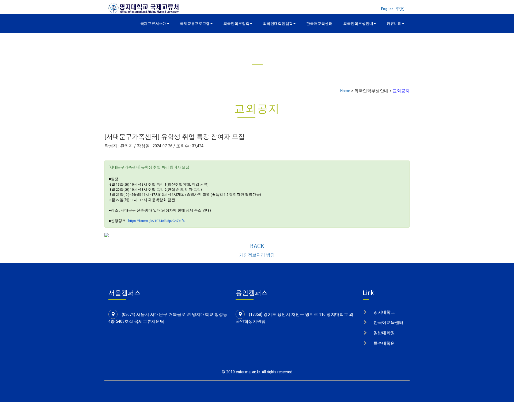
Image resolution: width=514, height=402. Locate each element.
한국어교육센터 (319, 23)
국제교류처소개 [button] (153, 23)
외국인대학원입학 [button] (278, 23)
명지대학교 (384, 312)
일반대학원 (384, 332)
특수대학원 (384, 343)
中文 (400, 8)
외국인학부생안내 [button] (358, 23)
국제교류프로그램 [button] (195, 23)
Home (345, 90)
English (387, 8)
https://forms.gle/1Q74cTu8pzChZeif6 (156, 221)
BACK (257, 246)
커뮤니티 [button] (394, 23)
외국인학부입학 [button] (236, 23)
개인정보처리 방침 (257, 255)
